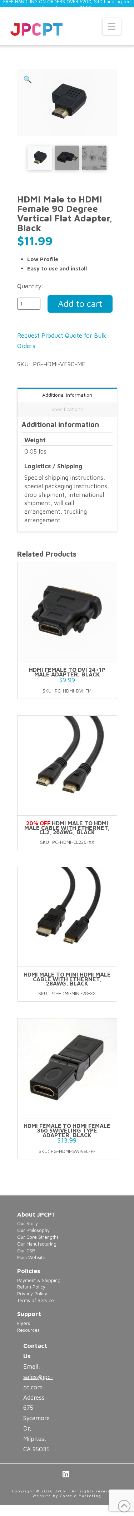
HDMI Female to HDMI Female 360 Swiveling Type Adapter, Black (67, 1130)
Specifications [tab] (67, 409)
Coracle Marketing (80, 1495)
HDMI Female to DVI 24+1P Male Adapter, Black (67, 672)
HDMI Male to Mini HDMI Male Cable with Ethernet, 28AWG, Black (67, 979)
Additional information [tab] (67, 395)
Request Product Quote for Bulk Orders (61, 340)
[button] (112, 26)
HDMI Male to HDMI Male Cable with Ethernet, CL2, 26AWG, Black (67, 828)
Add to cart (80, 303)
